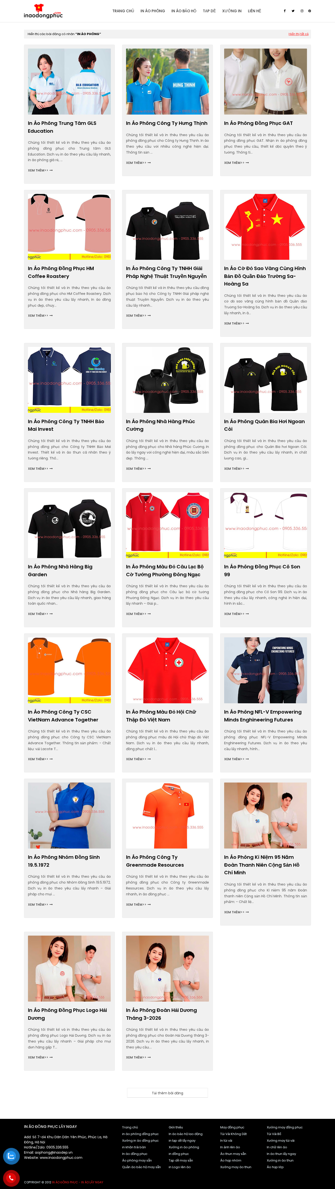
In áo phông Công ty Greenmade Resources (155, 861)
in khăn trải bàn (134, 1147)
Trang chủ (130, 1127)
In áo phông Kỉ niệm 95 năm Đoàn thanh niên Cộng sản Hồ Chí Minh (261, 865)
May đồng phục (232, 1127)
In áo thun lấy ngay (281, 1153)
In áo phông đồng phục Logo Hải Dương (67, 1014)
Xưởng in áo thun (280, 1160)
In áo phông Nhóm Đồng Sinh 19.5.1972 (64, 861)
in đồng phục (179, 1153)
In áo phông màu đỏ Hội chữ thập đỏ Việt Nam (161, 715)
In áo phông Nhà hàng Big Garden (60, 570)
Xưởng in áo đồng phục (140, 1140)
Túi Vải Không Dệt (233, 1134)
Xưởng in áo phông (184, 1147)
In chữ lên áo (277, 1147)
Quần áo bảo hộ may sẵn (141, 1167)
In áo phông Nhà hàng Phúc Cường (160, 425)
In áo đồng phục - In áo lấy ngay (77, 1182)
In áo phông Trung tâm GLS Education (62, 127)
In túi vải (226, 1140)
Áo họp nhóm (230, 1160)
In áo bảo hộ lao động (186, 1134)
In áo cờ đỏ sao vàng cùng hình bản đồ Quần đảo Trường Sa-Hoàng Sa (265, 276)
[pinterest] (309, 11)
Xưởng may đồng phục (285, 1127)
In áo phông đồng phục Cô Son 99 (262, 570)
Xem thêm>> (38, 170)
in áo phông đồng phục (140, 1134)
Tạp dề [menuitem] (209, 10)
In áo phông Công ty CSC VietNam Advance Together (63, 715)
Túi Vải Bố (274, 1134)
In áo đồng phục (134, 1153)
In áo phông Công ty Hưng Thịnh (166, 123)
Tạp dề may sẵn (181, 1160)
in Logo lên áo (180, 1167)
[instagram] (302, 11)
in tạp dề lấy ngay (182, 1140)
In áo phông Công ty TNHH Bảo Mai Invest (66, 425)
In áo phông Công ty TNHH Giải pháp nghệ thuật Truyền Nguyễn (166, 272)
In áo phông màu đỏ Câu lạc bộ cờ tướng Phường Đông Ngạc (165, 570)
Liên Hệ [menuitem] (254, 10)
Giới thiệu (176, 1127)
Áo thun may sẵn (233, 1153)
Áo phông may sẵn (137, 1160)
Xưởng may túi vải (281, 1140)
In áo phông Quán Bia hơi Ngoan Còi (264, 425)
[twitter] (293, 11)
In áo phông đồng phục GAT (258, 123)
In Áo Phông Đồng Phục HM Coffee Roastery (61, 272)
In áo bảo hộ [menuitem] (183, 10)
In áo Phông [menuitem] (153, 10)
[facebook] (285, 11)
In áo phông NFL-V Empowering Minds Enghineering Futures (263, 715)
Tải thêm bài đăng (167, 1093)
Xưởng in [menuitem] (232, 10)
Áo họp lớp (275, 1167)
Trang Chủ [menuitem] (123, 10)
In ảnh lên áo (230, 1147)
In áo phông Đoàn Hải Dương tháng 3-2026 (161, 1014)
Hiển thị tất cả (299, 34)
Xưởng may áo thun (235, 1167)
